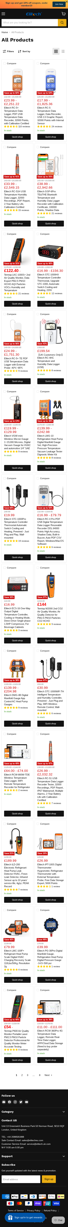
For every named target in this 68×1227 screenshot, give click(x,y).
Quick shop (17, 137)
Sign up (48, 1179)
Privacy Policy (33, 1210)
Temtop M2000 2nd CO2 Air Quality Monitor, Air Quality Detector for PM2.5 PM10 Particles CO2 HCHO (50, 614)
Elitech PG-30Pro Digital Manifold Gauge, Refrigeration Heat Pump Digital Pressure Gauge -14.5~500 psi (50, 957)
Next (47, 1075)
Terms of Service (16, 1210)
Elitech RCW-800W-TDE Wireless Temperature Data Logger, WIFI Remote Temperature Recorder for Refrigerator (17, 780)
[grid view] (56, 51)
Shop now (56, 4)
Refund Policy (50, 1210)
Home (5, 32)
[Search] (62, 22)
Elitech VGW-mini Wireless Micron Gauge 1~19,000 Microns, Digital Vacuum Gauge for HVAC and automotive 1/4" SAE (17, 442)
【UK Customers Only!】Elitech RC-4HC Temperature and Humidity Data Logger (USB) (50, 361)
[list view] (62, 51)
